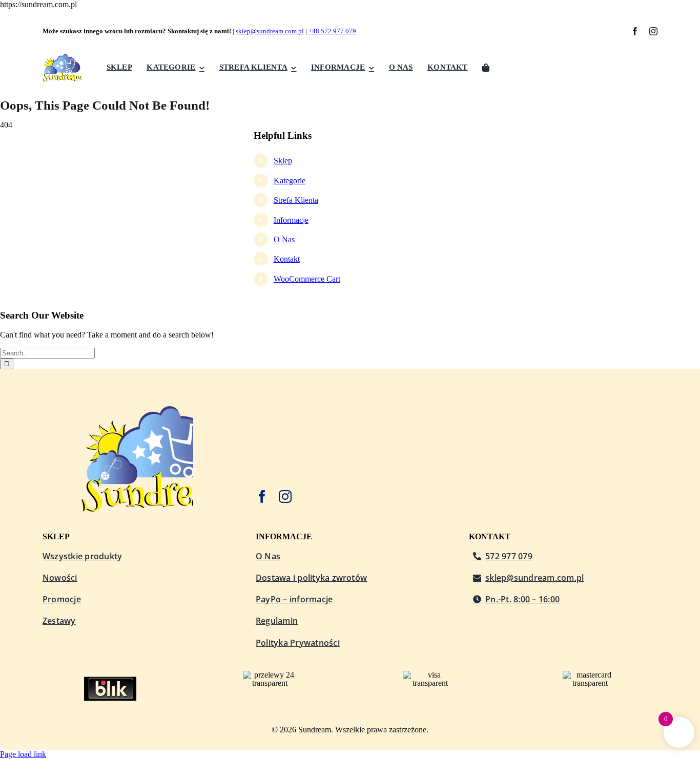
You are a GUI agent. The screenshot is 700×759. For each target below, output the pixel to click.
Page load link (23, 754)
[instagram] (653, 31)
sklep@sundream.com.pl (270, 31)
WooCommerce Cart (307, 279)
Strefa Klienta (296, 200)
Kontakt (287, 259)
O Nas (284, 239)
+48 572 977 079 (332, 31)
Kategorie (289, 180)
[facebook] (635, 31)
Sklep (283, 160)
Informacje (291, 220)
